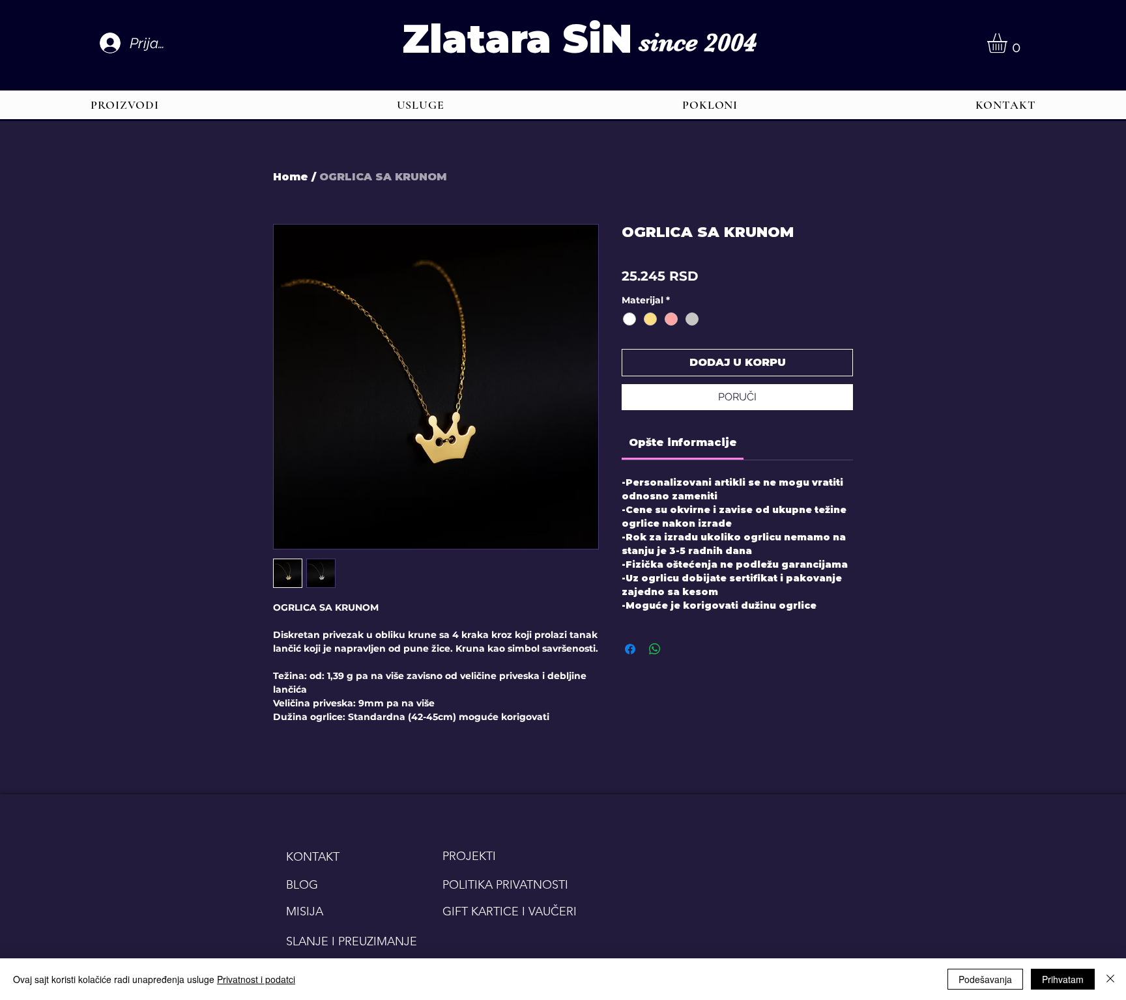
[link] (683, 442)
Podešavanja (985, 979)
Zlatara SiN (517, 38)
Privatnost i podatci (256, 979)
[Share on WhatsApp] (655, 649)
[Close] (1110, 979)
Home (290, 177)
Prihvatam (1063, 979)
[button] (1008, 43)
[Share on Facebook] (630, 649)
